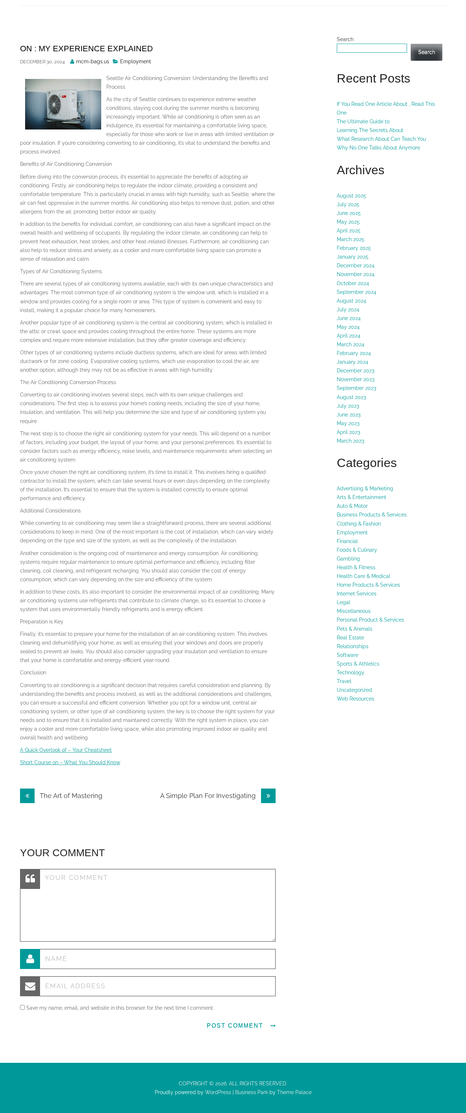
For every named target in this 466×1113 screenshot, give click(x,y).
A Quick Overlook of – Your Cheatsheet (66, 750)
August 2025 (351, 196)
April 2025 (348, 231)
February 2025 (354, 248)
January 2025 (352, 257)
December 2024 (356, 265)
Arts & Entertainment (361, 497)
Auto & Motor (352, 506)
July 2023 (348, 406)
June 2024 (349, 318)
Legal (343, 602)
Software (347, 655)
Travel (344, 681)
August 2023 (351, 397)
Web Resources (355, 699)
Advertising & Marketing (365, 488)
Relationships (352, 646)
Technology (350, 672)
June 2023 (348, 415)
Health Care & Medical (363, 576)
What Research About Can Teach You (381, 139)
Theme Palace (294, 1092)
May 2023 (348, 423)
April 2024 (348, 336)
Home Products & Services (368, 585)
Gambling (348, 559)
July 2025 (348, 204)
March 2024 (350, 344)
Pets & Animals (354, 629)
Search (345, 39)
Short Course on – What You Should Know (70, 762)
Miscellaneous (354, 611)
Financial (347, 541)
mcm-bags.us (92, 61)
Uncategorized (354, 690)
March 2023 (350, 441)
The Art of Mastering (70, 795)
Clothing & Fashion (359, 524)
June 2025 (349, 213)
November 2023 (355, 379)
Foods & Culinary (357, 550)
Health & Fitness (356, 567)
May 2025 (348, 222)
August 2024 (351, 301)
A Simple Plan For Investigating (208, 795)
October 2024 (353, 283)
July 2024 (348, 309)
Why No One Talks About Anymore (378, 148)
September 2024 (356, 292)
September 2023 (356, 388)
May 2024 (348, 327)
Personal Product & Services (370, 620)
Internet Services (356, 594)
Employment (135, 61)
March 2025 (350, 239)
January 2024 (352, 362)
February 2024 (354, 353)
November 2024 (356, 274)
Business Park (251, 1092)
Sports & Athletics (358, 664)
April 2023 (348, 432)
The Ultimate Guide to (363, 121)
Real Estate (350, 638)
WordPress (217, 1092)
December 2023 (355, 371)
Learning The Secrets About (370, 130)
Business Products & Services (372, 515)
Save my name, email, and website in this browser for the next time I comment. (120, 1008)
